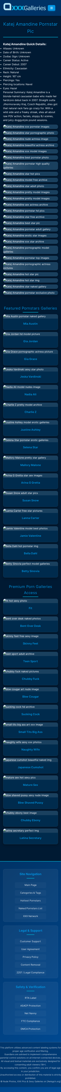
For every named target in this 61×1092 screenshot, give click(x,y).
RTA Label (30, 997)
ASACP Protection (30, 1005)
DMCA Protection (30, 1028)
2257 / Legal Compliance (30, 972)
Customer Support (30, 941)
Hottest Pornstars (30, 900)
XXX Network (30, 916)
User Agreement (30, 949)
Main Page (31, 885)
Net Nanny (30, 1013)
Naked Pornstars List (30, 908)
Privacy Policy (30, 956)
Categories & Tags (30, 892)
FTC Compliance (30, 1021)
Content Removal (30, 964)
